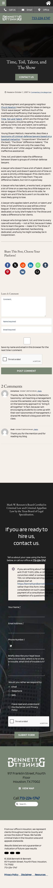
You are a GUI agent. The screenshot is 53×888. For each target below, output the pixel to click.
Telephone (16, 690)
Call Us (12, 9)
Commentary (35, 92)
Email (29, 9)
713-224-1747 (41, 18)
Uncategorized (46, 92)
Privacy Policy (12, 874)
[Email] (37, 272)
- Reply (39, 391)
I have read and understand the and (25, 707)
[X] (15, 265)
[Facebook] (7, 265)
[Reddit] (22, 265)
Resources (41, 874)
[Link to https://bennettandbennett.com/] (48, 3)
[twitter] (18, 853)
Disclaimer (20, 707)
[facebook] (12, 853)
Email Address (16, 623)
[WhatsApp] (38, 265)
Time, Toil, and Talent (11, 118)
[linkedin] (6, 853)
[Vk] (22, 272)
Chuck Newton (8, 107)
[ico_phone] (12, 16)
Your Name (14, 607)
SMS (13, 695)
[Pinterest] (7, 272)
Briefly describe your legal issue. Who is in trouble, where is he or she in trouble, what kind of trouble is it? (26, 660)
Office (46, 9)
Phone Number (16, 639)
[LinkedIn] (30, 265)
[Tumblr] (45, 265)
